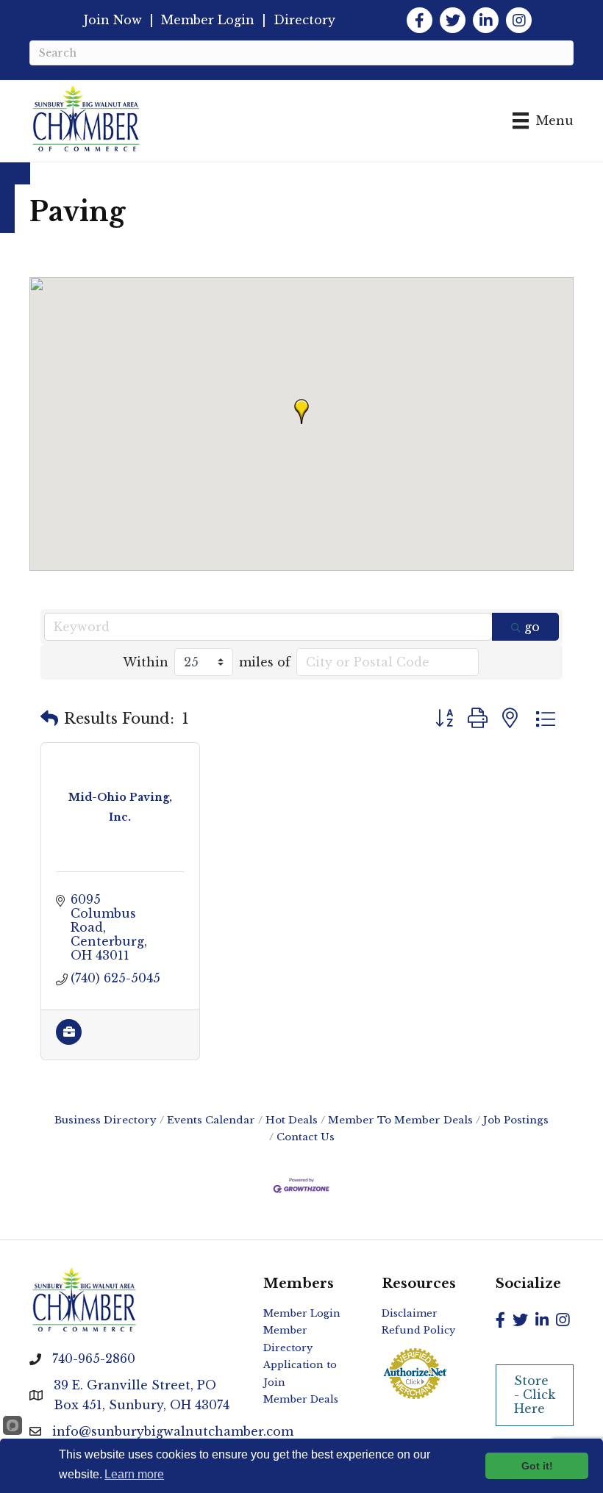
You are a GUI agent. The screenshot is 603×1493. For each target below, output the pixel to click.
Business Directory (105, 1120)
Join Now (113, 19)
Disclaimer (410, 1313)
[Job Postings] (69, 1040)
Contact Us (305, 1137)
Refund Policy (418, 1330)
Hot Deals (291, 1120)
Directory (304, 19)
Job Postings (516, 1120)
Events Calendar (211, 1120)
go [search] (532, 626)
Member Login (207, 19)
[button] (301, 411)
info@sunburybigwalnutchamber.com (172, 1431)
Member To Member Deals (400, 1120)
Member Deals (300, 1399)
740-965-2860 (93, 1358)
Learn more (134, 1474)
